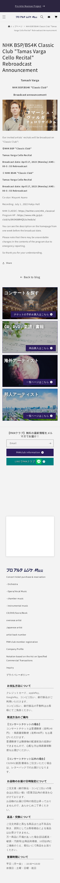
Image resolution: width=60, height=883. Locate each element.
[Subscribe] (49, 443)
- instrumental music (17, 605)
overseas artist (14, 620)
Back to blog (32, 277)
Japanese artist (14, 627)
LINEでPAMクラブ (25, 461)
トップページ (16, 26)
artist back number (16, 634)
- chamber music (15, 598)
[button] (4, 16)
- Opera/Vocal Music (16, 591)
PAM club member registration (22, 641)
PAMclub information (28, 452)
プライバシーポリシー (18, 674)
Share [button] (9, 262)
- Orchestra (12, 584)
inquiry (10, 667)
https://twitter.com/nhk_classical (36, 210)
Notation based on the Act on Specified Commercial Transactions (26, 658)
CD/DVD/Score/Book (16, 612)
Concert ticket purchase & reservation (25, 576)
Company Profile (15, 649)
